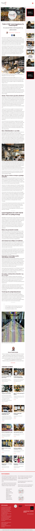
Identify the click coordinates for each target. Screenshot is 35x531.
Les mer (3, 382)
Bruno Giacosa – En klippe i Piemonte (7, 464)
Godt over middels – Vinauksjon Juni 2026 (18, 448)
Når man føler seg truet (18, 432)
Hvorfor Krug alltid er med (7, 432)
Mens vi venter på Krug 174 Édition (19, 394)
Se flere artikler (13, 362)
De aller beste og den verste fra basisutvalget (18, 377)
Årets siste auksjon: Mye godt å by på (6, 377)
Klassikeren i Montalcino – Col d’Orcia (19, 464)
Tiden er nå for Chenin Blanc (6, 448)
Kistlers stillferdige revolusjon (17, 414)
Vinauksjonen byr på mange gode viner (6, 414)
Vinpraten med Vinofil (6, 393)
